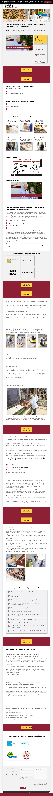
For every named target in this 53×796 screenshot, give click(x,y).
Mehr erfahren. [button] (36, 2)
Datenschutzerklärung (24, 778)
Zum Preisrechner (26, 79)
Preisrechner (8, 502)
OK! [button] (48, 2)
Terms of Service (44, 784)
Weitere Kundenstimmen (26, 727)
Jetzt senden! (23, 787)
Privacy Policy (39, 784)
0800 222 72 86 (39, 41)
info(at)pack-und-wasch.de (11, 459)
